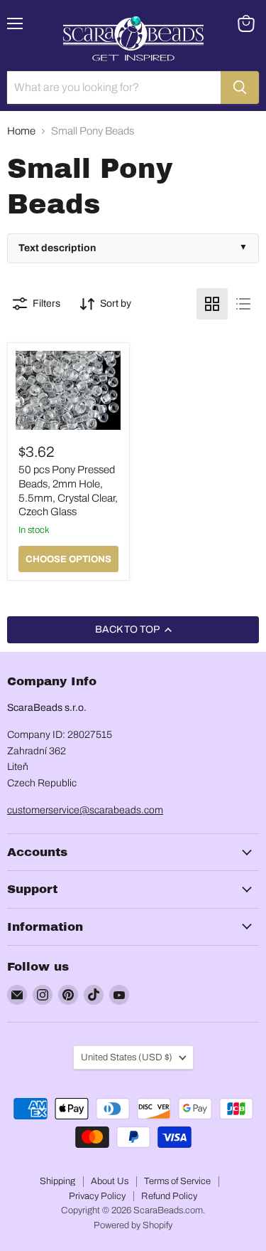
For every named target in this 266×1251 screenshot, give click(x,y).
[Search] (240, 87)
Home (21, 131)
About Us (109, 1181)
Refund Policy (169, 1196)
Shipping (57, 1181)
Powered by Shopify (133, 1225)
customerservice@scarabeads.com (85, 810)
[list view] (243, 304)
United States (126, 1057)
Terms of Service (177, 1181)
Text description (57, 248)
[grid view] (212, 304)
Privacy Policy (97, 1196)
